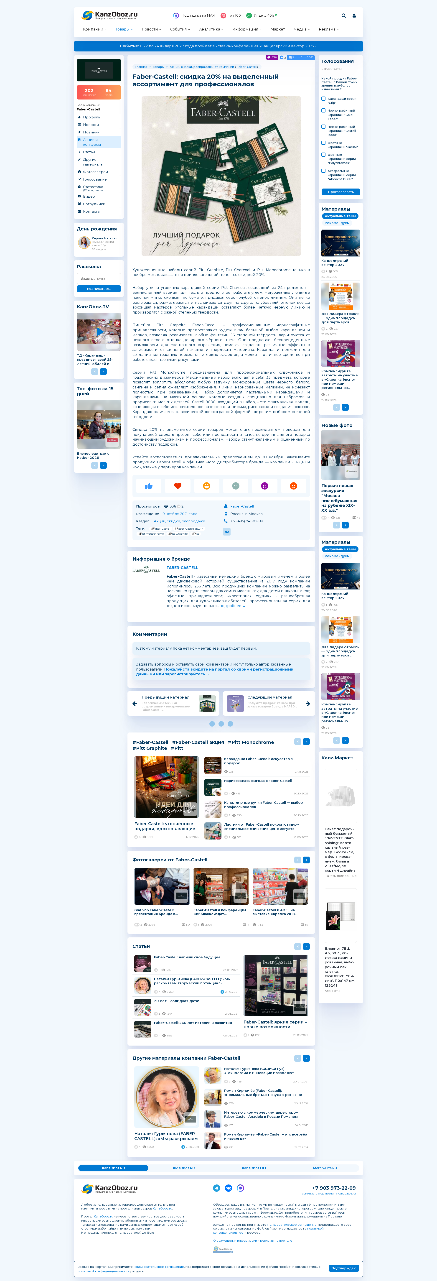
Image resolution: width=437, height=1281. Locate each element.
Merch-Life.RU (325, 1168)
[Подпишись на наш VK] (228, 1187)
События (178, 29)
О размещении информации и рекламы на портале (252, 1240)
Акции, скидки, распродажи (179, 521)
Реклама (327, 29)
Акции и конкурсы (92, 142)
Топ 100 (234, 15)
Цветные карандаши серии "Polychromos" (342, 159)
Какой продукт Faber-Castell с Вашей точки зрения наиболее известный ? (339, 84)
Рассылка (89, 266)
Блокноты (332, 991)
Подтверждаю (343, 1268)
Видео (89, 196)
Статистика (93, 188)
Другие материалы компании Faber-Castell (186, 1058)
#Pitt (195, 533)
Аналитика (209, 29)
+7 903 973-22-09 (334, 1188)
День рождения (97, 229)
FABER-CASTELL (182, 568)
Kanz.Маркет (337, 757)
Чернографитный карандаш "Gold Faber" (341, 114)
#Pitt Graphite (178, 533)
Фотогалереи (95, 172)
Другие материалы (93, 161)
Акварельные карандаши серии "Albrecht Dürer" (342, 175)
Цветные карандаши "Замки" (343, 145)
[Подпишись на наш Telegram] (216, 1187)
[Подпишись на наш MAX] (240, 1187)
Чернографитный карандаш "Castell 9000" (342, 131)
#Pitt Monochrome (151, 533)
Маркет (278, 29)
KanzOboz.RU (113, 1168)
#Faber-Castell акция (189, 528)
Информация (245, 29)
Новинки (91, 132)
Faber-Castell (246, 66)
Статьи (89, 152)
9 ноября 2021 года (180, 514)
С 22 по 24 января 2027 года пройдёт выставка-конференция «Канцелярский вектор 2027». (218, 46)
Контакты (91, 211)
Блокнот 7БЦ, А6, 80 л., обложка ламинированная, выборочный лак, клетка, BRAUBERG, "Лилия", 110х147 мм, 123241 (340, 967)
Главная (141, 66)
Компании (93, 29)
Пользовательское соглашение (292, 1224)
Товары (123, 29)
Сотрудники (94, 204)
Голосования (337, 61)
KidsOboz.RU (184, 1168)
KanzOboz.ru (162, 1208)
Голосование (95, 179)
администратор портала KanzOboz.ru (329, 1193)
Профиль (91, 117)
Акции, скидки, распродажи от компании (202, 66)
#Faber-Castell (160, 528)
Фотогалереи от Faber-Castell (170, 859)
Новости (150, 29)
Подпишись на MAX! (198, 15)
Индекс (264, 15)
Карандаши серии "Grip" (342, 101)
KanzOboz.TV (93, 306)
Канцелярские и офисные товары (115, 18)
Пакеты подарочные (341, 876)
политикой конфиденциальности (104, 1271)
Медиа (300, 29)
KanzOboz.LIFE (254, 1168)
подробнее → (233, 606)
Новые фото (337, 425)
